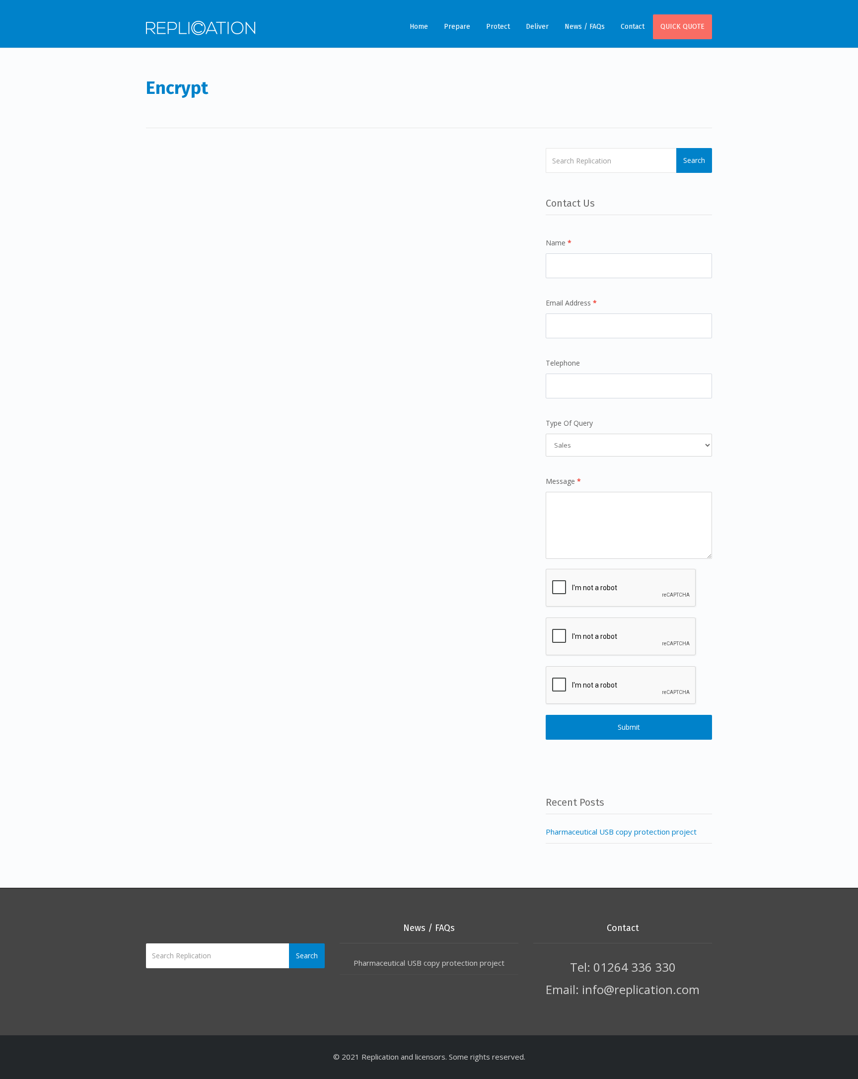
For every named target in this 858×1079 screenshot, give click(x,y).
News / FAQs (585, 26)
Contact (632, 26)
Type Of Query (569, 423)
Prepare (457, 26)
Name (559, 242)
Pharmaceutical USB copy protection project (621, 832)
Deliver (537, 26)
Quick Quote (682, 26)
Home (419, 26)
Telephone (563, 363)
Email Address (571, 303)
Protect (498, 26)
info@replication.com (641, 989)
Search (694, 160)
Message (563, 481)
